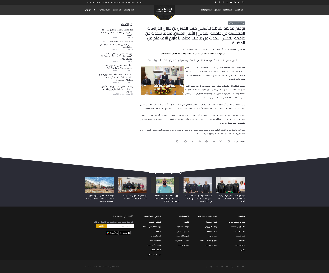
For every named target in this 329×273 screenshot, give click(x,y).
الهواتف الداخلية (183, 245)
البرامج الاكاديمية (183, 226)
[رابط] (164, 11)
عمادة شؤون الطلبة (154, 245)
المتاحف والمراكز (239, 231)
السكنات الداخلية (155, 240)
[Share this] (227, 141)
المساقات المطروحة (182, 240)
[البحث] (94, 10)
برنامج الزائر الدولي (211, 245)
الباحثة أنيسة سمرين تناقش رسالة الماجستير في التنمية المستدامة (119, 66)
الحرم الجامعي (240, 235)
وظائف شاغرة (240, 245)
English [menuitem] (88, 10)
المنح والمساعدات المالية (208, 240)
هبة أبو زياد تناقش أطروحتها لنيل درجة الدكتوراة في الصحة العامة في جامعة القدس (117, 32)
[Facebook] (242, 2)
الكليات (186, 221)
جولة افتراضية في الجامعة (152, 226)
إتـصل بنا (242, 249)
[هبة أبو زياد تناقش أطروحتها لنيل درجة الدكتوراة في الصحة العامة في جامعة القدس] (230, 178)
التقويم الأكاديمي (182, 235)
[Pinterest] (219, 2)
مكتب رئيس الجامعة (238, 226)
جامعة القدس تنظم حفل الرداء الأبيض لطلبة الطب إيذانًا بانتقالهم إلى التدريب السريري (117, 89)
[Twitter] (238, 2)
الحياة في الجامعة (154, 221)
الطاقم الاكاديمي (183, 231)
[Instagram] (234, 2)
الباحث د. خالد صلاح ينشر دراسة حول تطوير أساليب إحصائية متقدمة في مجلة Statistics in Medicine (116, 77)
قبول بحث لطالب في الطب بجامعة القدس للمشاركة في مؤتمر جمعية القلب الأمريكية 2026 (116, 56)
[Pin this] (206, 141)
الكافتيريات (157, 231)
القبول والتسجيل (211, 221)
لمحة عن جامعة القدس (237, 221)
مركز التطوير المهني (154, 254)
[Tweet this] (220, 141)
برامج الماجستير (212, 231)
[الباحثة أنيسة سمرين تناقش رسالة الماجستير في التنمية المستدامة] (132, 178)
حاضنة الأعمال (156, 249)
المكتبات (242, 240)
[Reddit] (223, 2)
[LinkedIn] (227, 2)
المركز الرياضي (156, 235)
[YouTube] (231, 2)
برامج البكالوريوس (211, 226)
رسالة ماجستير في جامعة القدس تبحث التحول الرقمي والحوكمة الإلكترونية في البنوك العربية (116, 44)
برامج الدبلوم (212, 235)
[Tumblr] (215, 2)
